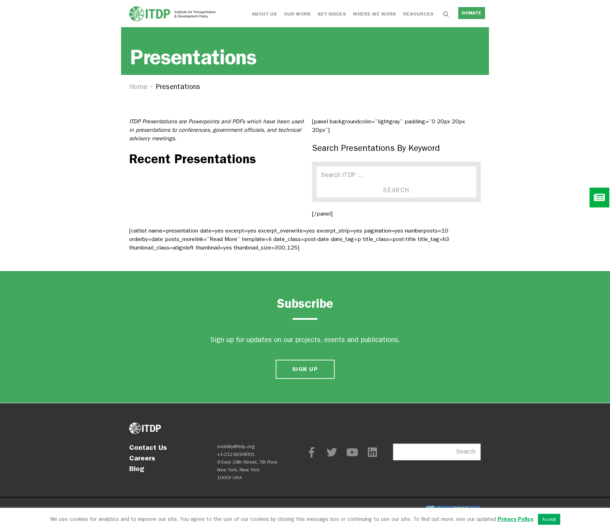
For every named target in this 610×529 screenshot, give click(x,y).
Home (138, 87)
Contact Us (148, 447)
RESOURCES (418, 14)
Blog (136, 468)
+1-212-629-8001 (236, 454)
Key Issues (332, 14)
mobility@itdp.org (236, 446)
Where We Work (374, 14)
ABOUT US (264, 14)
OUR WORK (297, 14)
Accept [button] (549, 519)
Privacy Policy (515, 519)
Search (466, 451)
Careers (142, 458)
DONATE (472, 13)
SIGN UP (305, 369)
